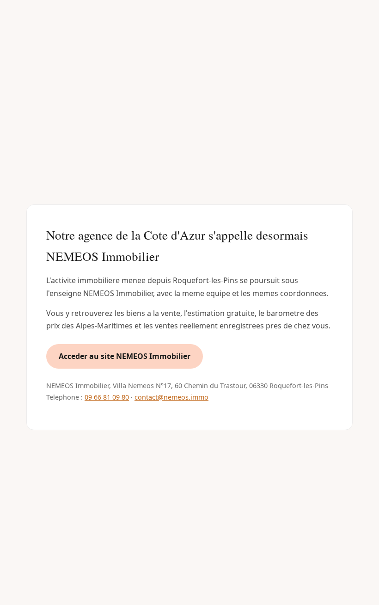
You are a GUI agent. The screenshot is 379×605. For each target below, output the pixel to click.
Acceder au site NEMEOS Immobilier (124, 356)
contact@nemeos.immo (171, 397)
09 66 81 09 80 (107, 397)
